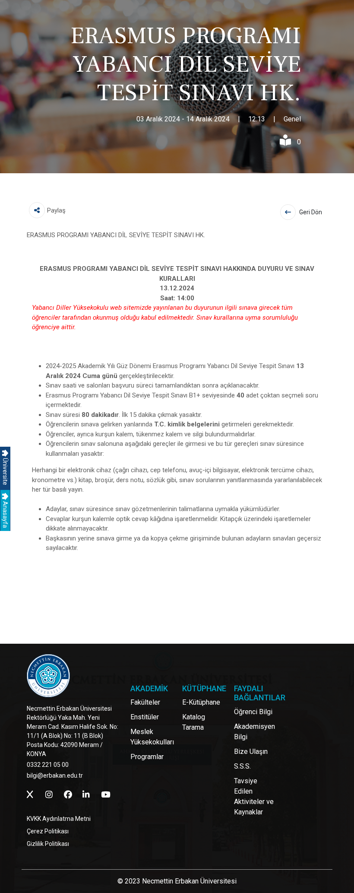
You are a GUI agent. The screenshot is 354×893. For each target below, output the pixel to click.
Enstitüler (144, 717)
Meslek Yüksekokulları (152, 737)
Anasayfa (5, 514)
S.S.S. (242, 766)
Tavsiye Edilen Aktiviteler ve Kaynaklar (254, 796)
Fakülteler (145, 702)
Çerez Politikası (48, 831)
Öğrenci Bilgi (253, 712)
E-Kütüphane (201, 702)
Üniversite (5, 471)
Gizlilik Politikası (48, 843)
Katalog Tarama (193, 722)
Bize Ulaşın (251, 751)
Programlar (147, 757)
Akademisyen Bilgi (254, 731)
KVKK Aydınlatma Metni (59, 818)
